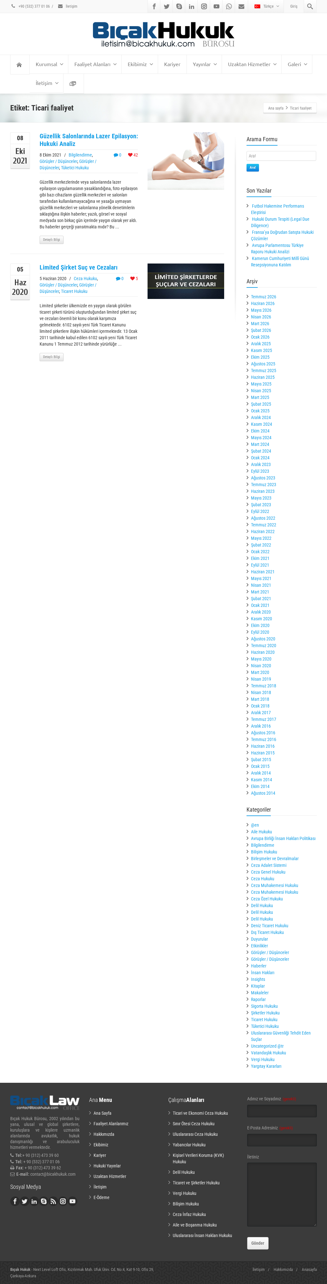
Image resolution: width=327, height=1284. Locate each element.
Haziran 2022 (263, 531)
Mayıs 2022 (261, 538)
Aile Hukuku (261, 831)
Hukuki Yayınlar (107, 1165)
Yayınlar (202, 64)
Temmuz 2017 (263, 719)
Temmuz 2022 (263, 524)
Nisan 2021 (261, 585)
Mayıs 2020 (261, 658)
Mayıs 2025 (261, 383)
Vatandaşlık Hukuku (268, 1052)
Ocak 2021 (260, 605)
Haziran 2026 (263, 303)
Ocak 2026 (260, 337)
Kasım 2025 (261, 350)
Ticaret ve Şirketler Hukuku (196, 1182)
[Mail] (241, 6)
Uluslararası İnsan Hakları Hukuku (202, 1235)
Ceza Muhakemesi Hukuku (274, 885)
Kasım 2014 (261, 779)
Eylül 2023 (260, 471)
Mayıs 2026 (261, 310)
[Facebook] (154, 6)
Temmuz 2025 (263, 370)
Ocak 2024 (260, 457)
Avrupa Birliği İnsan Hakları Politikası (283, 838)
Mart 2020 (260, 672)
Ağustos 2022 (263, 518)
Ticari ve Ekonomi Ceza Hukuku (200, 1113)
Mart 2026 (260, 323)
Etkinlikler (259, 945)
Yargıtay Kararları (266, 1066)
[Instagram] (204, 6)
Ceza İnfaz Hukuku (189, 1214)
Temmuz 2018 (263, 685)
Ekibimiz (137, 64)
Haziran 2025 (263, 377)
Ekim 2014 (260, 786)
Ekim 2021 (260, 558)
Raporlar (258, 999)
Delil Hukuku (262, 905)
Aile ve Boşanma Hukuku (195, 1224)
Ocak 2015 (260, 766)
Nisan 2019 (261, 679)
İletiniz (253, 1156)
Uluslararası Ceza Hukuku (195, 1134)
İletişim (71, 6)
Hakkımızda (104, 1134)
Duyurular (259, 939)
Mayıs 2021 (261, 578)
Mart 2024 (260, 444)
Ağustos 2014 (263, 793)
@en (255, 825)
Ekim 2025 (260, 357)
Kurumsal (46, 64)
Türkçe (268, 6)
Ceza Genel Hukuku (268, 872)
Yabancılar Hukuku (189, 1144)
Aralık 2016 (261, 726)
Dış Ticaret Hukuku (267, 932)
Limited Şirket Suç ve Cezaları (79, 267)
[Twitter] (166, 6)
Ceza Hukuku (85, 278)
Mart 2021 (260, 591)
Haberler (258, 965)
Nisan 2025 (261, 390)
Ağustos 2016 (263, 732)
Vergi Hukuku (263, 1059)
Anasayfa (309, 1269)
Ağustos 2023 (263, 477)
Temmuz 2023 (263, 484)
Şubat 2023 (261, 504)
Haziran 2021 (263, 571)
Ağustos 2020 (263, 638)
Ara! (253, 167)
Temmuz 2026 (263, 296)
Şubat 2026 (261, 330)
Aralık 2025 (261, 343)
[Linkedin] (191, 6)
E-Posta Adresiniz (270, 1127)
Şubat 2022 (261, 544)
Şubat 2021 (261, 598)
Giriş (293, 6)
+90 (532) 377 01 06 (34, 6)
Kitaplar (258, 986)
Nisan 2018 (261, 692)
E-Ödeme (102, 1197)
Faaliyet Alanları (92, 64)
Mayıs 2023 (261, 498)
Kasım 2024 (261, 424)
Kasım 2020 (261, 618)
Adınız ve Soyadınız (271, 1098)
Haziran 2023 (263, 491)
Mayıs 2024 (261, 437)
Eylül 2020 (260, 632)
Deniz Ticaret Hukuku (269, 925)
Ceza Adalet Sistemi (268, 865)
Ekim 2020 (260, 625)
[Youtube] (216, 6)
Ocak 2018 (260, 705)
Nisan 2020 (261, 665)
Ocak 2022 (260, 551)
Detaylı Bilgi (51, 240)
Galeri (294, 64)
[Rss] (53, 1201)
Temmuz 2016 (263, 739)
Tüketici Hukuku (75, 167)
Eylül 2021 (260, 565)
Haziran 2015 (263, 752)
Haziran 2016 (263, 746)
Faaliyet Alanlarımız (111, 1123)
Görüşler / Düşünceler (58, 161)
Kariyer (172, 64)
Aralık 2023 (261, 464)
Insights (258, 979)
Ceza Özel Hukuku (267, 898)
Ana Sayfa (102, 1113)
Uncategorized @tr (267, 1046)
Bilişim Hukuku (264, 851)
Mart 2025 (260, 397)
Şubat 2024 (261, 451)
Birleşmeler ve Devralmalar (275, 858)
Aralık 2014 (261, 773)
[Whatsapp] (229, 6)
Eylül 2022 (260, 511)
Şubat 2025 (261, 404)
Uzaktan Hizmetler (249, 64)
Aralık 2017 (261, 712)
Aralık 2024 (261, 417)
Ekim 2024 (260, 430)
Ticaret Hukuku (74, 291)
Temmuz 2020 (263, 645)
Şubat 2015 (261, 759)
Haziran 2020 (263, 652)
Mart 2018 (260, 699)
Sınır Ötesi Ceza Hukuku (194, 1123)
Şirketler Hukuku (265, 1012)
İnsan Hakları (262, 972)
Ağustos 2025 (263, 363)
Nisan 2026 (261, 316)
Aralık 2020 (261, 612)
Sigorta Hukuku (264, 1006)
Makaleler (260, 992)
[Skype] (179, 6)
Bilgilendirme (80, 154)
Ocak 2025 (260, 410)
